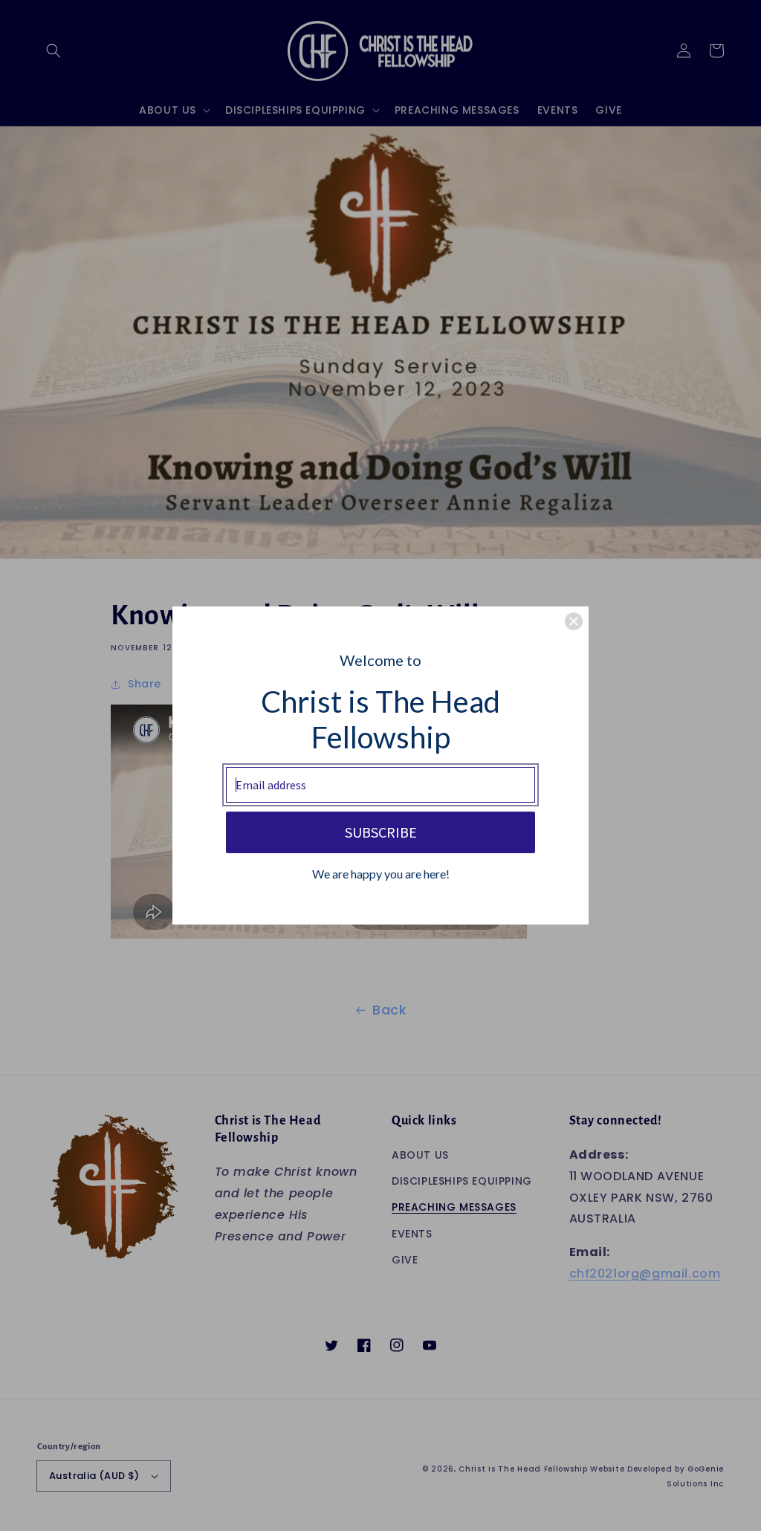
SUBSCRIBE (381, 832)
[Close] (574, 621)
